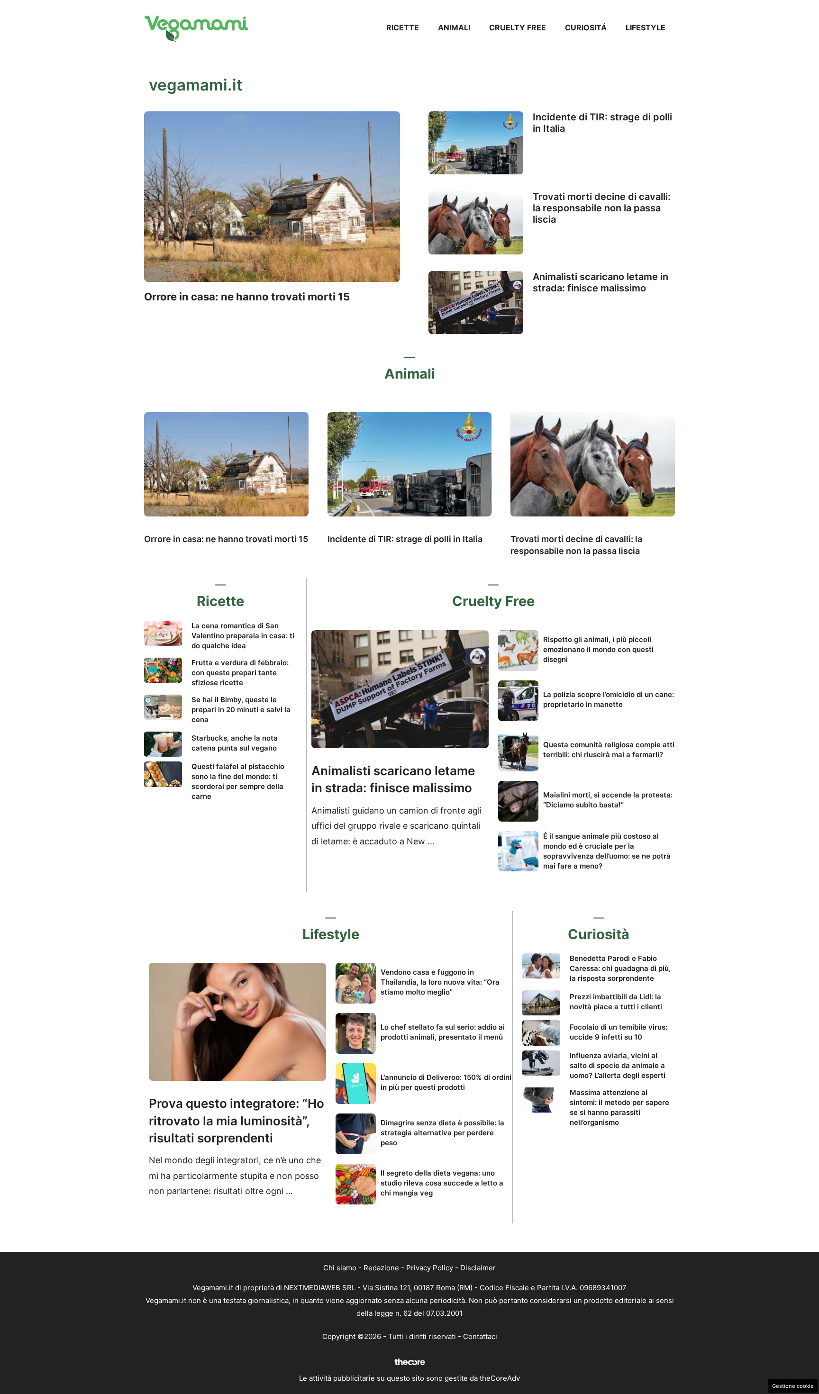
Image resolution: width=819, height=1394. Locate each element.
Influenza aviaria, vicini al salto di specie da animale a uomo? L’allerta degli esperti (617, 1065)
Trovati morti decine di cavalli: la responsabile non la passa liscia (602, 208)
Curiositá (586, 27)
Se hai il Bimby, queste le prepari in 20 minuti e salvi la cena (241, 709)
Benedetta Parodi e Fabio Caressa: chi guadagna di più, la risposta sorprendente (620, 968)
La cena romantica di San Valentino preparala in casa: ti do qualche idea (242, 635)
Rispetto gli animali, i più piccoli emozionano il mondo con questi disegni (598, 649)
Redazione (381, 1267)
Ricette (402, 27)
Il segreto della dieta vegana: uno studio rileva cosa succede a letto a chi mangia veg (442, 1182)
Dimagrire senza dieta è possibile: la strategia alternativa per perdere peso (442, 1132)
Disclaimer (478, 1267)
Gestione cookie (793, 1386)
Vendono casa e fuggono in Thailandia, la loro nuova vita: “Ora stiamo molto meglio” (440, 982)
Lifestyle (645, 27)
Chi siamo (339, 1267)
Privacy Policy (429, 1267)
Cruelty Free (517, 27)
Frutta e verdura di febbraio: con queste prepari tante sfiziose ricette (240, 672)
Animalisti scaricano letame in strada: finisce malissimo (600, 282)
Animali (454, 27)
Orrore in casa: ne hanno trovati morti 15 (247, 296)
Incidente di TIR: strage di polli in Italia (405, 539)
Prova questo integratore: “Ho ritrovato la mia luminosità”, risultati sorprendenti (236, 1120)
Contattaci (480, 1336)
